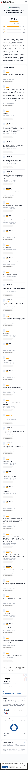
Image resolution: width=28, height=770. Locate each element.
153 (16, 667)
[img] (19, 37)
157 (12, 670)
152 (13, 667)
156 (9, 670)
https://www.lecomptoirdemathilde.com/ (12, 693)
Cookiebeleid (18, 767)
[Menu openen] (26, 2)
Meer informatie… (6, 751)
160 (18, 670)
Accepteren (5, 767)
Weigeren (12, 767)
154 (20, 667)
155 (23, 667)
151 (10, 667)
